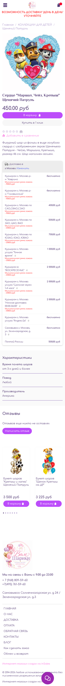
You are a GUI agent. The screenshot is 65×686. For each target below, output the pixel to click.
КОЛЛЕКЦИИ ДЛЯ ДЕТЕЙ (35, 24)
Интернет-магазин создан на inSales (26, 663)
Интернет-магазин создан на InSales (26, 681)
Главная (8, 24)
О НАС (8, 614)
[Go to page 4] (10, 512)
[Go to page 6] (14, 512)
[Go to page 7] (16, 512)
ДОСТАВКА (11, 619)
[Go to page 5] (12, 512)
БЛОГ (7, 642)
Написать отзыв (17, 431)
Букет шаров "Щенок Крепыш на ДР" (47, 481)
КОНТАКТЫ (11, 636)
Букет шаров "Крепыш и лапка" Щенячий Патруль (16, 481)
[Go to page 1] (3, 512)
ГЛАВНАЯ (10, 608)
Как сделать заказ (16, 648)
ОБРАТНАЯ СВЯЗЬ (16, 631)
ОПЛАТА (9, 625)
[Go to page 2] (5, 512)
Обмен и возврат (16, 653)
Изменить (23, 168)
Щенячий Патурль (15, 28)
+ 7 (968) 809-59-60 (15, 580)
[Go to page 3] (7, 512)
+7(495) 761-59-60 (14, 584)
